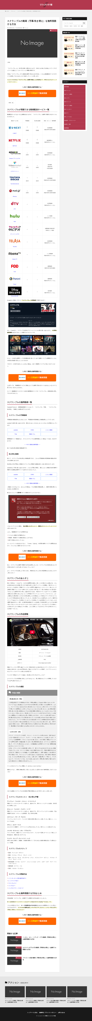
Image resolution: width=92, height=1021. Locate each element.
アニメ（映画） (69, 94)
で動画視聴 (37, 93)
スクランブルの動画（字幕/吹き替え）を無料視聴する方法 (29, 11)
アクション (13, 11)
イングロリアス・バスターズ (15, 888)
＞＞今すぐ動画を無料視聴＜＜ (32, 444)
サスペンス (68, 101)
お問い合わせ (61, 1012)
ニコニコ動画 (48, 430)
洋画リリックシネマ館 (50, 1015)
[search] (84, 23)
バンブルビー (11, 885)
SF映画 (67, 86)
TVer (15, 434)
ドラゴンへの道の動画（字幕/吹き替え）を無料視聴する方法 (40, 958)
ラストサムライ (12, 883)
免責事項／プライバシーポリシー (47, 1012)
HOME (7, 11)
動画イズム (32, 434)
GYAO (32, 430)
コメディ (68, 98)
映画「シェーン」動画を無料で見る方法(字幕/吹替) (80, 46)
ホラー (67, 113)
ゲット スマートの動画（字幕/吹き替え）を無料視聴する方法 (14, 1001)
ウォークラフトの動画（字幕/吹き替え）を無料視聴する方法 (34, 1001)
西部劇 (67, 128)
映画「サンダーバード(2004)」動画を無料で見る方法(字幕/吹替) (80, 55)
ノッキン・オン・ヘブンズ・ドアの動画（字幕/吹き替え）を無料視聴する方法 (40, 938)
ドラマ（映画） (69, 105)
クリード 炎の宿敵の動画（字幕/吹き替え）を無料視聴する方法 (56, 1001)
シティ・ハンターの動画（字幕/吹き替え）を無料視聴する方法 (76, 1001)
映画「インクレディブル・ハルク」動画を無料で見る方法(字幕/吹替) (80, 39)
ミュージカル (69, 116)
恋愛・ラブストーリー (71, 120)
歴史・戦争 (68, 124)
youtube (16, 430)
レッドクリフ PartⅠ (13, 880)
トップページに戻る (32, 1012)
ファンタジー (69, 109)
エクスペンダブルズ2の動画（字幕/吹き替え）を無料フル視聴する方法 (39, 948)
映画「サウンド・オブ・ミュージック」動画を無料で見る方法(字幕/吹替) (80, 72)
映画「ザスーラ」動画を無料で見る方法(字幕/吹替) (80, 63)
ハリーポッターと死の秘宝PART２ (17, 878)
